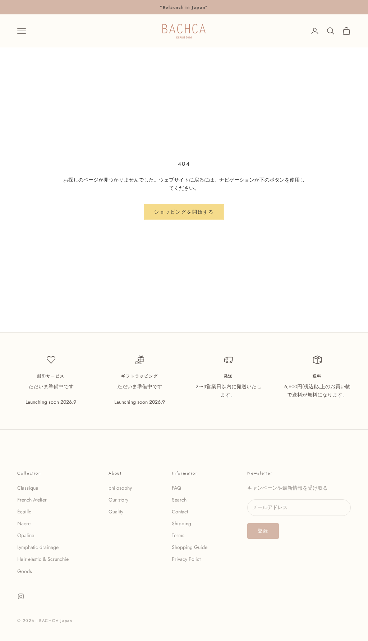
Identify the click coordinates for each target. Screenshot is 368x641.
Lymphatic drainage (38, 547)
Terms (178, 535)
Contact (180, 511)
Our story (118, 499)
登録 (263, 530)
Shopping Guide (189, 547)
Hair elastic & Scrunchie (43, 559)
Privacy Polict (186, 559)
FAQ (176, 487)
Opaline (25, 535)
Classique (27, 487)
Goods (24, 571)
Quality (116, 511)
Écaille (24, 511)
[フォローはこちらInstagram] (20, 596)
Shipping (181, 523)
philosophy (120, 487)
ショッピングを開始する (184, 212)
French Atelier (32, 499)
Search (179, 499)
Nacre (24, 523)
